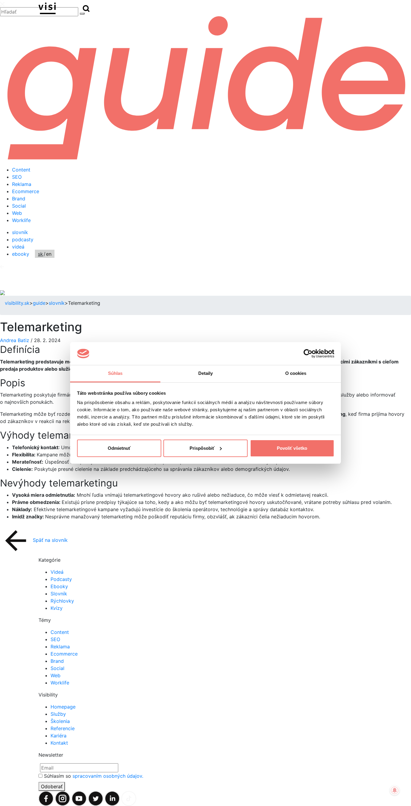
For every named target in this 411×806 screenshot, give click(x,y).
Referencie (63, 728)
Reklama (21, 184)
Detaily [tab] (205, 373)
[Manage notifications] (395, 790)
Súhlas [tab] (115, 373)
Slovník (59, 594)
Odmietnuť (119, 448)
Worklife (21, 220)
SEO (17, 177)
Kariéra (58, 736)
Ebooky (59, 586)
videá (18, 247)
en (48, 254)
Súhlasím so (93, 776)
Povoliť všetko (292, 448)
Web (17, 213)
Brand (18, 199)
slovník (20, 232)
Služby (58, 714)
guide (39, 303)
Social (19, 206)
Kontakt (59, 743)
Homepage (63, 707)
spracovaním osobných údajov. (108, 776)
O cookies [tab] (296, 373)
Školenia (60, 721)
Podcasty (61, 579)
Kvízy (57, 608)
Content (21, 170)
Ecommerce (25, 191)
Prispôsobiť (202, 448)
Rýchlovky (62, 601)
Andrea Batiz (15, 340)
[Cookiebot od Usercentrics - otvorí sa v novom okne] (308, 353)
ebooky (20, 254)
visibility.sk (17, 303)
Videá (57, 572)
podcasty (22, 239)
